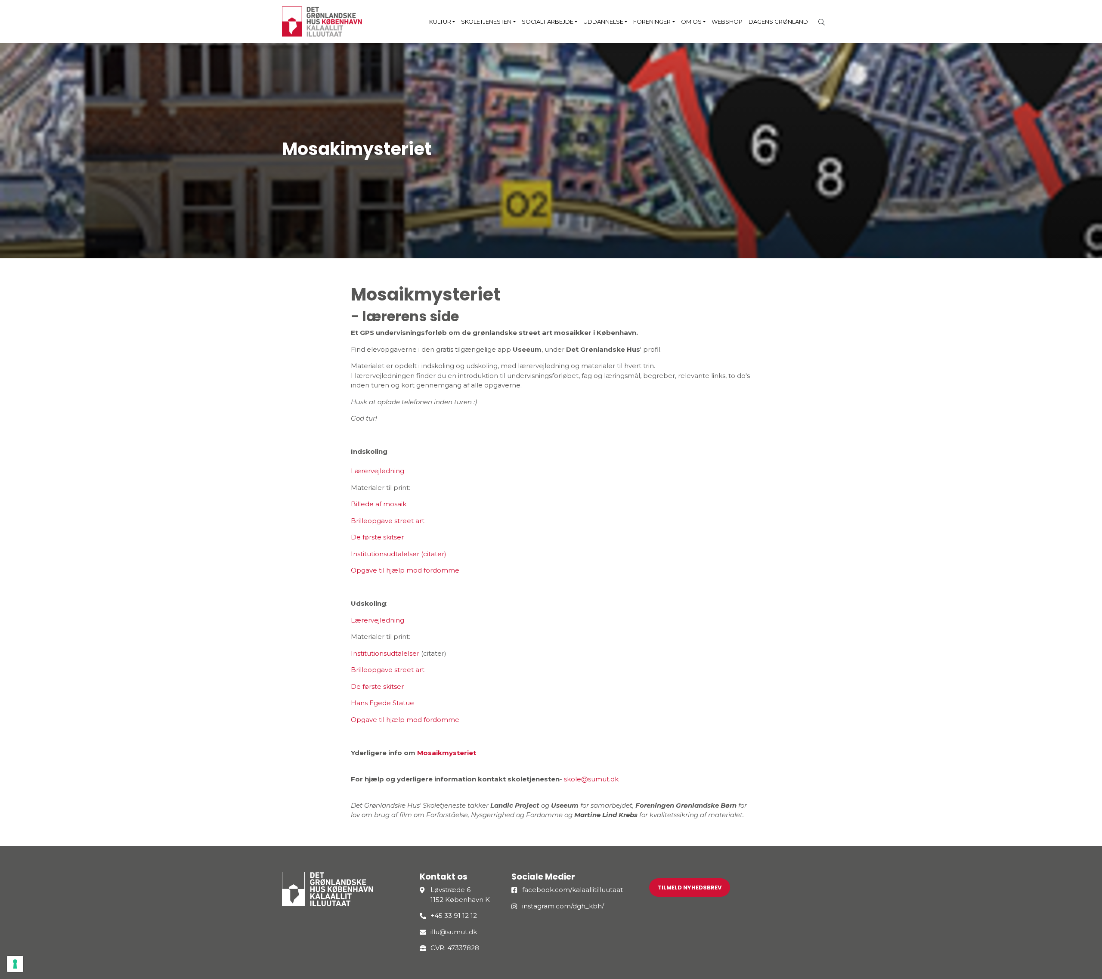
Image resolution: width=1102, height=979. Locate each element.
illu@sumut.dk (453, 932)
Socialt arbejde (547, 21)
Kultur (440, 21)
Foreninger (652, 21)
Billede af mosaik (378, 504)
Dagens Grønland (778, 21)
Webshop (727, 21)
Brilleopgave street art (387, 521)
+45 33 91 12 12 (453, 915)
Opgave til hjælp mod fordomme (405, 570)
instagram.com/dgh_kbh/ (563, 906)
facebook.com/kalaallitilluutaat (572, 890)
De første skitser (377, 537)
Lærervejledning (377, 471)
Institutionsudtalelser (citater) (398, 554)
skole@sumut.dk (591, 779)
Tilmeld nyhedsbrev (689, 887)
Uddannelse (603, 21)
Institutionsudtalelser (385, 653)
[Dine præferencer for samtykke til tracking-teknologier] (15, 964)
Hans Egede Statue (382, 703)
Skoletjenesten (486, 21)
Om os (691, 21)
